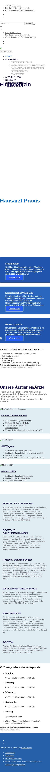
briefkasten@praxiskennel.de (17, 8)
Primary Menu (6, 51)
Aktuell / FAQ (13, 77)
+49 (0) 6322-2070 (13, 6)
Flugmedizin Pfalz (21, 62)
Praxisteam (17, 74)
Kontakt (10, 80)
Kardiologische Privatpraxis (28, 65)
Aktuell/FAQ (10, 753)
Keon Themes (26, 748)
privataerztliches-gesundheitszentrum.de (16, 367)
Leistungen (12, 59)
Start (8, 56)
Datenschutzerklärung (13, 759)
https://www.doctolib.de (10, 730)
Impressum (9, 756)
